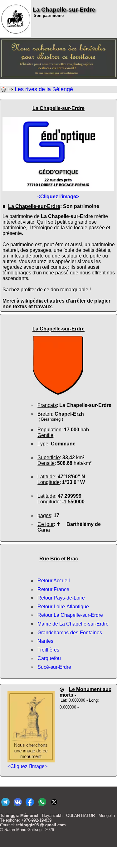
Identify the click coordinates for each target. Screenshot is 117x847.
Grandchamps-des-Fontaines (69, 632)
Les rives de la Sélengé (44, 89)
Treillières (48, 649)
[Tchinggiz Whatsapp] (42, 806)
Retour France (53, 589)
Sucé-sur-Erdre (54, 667)
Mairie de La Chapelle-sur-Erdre (73, 623)
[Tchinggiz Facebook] (29, 806)
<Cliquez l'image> (27, 766)
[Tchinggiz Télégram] (5, 806)
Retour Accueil (53, 580)
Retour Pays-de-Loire (61, 597)
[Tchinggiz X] (54, 806)
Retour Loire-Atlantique (63, 606)
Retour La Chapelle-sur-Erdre (70, 615)
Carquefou (49, 658)
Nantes (45, 641)
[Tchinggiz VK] (17, 806)
